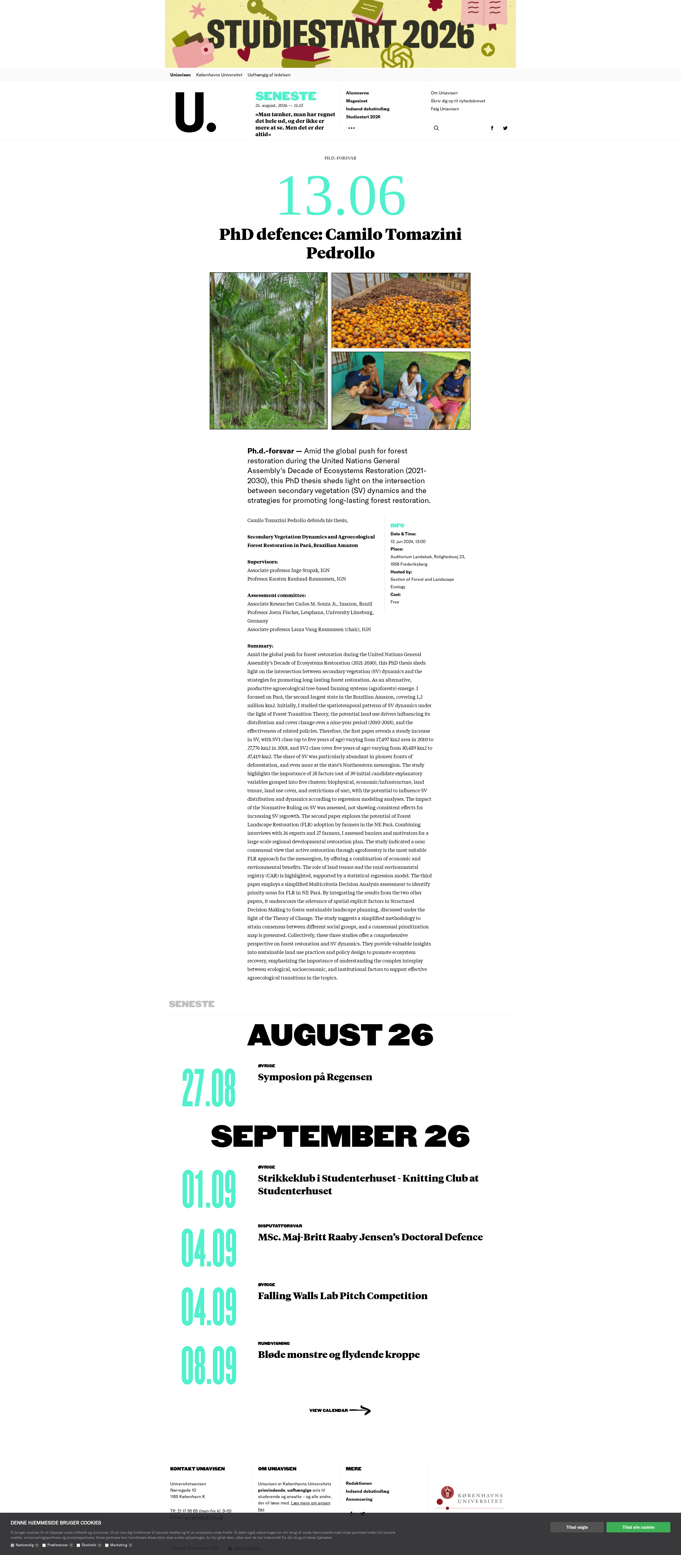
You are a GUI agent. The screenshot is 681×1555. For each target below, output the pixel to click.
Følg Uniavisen (445, 108)
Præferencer (59, 1545)
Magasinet (356, 100)
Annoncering (359, 1499)
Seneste (286, 96)
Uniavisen (180, 74)
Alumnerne (357, 92)
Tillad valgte (577, 1527)
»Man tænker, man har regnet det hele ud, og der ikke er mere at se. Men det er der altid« (295, 124)
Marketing (120, 1545)
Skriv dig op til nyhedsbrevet (458, 100)
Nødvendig (27, 1545)
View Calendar (328, 1410)
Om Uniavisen (444, 92)
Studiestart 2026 (363, 116)
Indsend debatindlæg (367, 108)
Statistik (91, 1545)
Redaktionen (359, 1483)
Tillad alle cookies (638, 1527)
